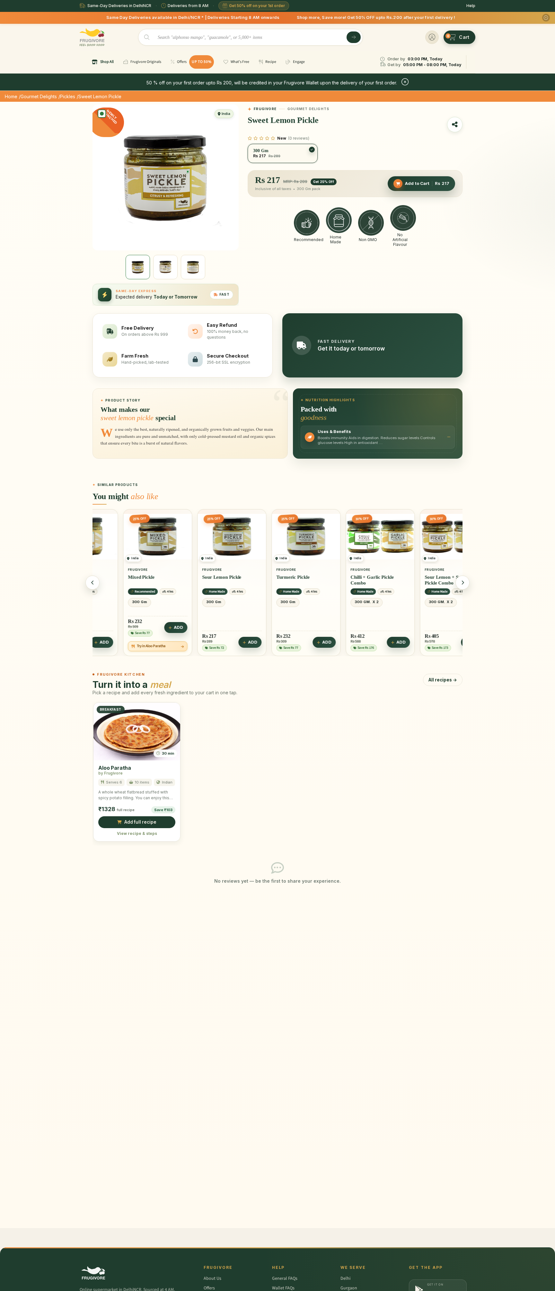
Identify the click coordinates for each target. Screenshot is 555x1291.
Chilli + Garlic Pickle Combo (344, 580)
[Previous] (92, 583)
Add (150, 627)
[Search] (354, 37)
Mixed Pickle (113, 577)
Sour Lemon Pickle (193, 577)
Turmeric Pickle (265, 577)
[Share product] (455, 124)
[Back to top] (540, 1283)
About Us (212, 1278)
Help (470, 5)
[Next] (462, 583)
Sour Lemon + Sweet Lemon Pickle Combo (426, 580)
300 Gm (111, 602)
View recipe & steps (137, 833)
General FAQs (284, 1278)
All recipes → (442, 679)
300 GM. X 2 (338, 602)
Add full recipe (140, 822)
